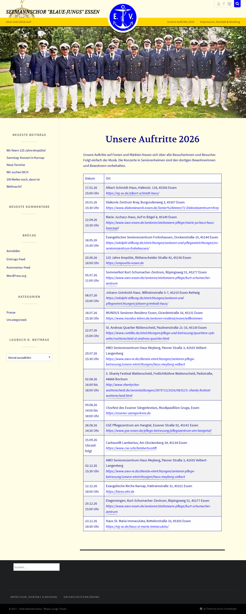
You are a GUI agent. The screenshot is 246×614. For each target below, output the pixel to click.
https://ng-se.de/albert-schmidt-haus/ (132, 193)
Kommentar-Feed (18, 267)
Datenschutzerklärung (82, 597)
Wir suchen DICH (17, 172)
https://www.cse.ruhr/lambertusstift (131, 448)
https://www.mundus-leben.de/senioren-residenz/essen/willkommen (154, 318)
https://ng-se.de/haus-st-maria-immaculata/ (137, 526)
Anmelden (13, 251)
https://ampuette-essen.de (125, 263)
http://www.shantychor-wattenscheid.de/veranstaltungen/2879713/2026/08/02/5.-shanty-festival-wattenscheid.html (158, 390)
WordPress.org (16, 276)
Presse (11, 312)
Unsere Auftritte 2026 (180, 22)
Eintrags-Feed (16, 259)
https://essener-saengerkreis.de (128, 413)
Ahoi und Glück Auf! (19, 22)
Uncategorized (16, 320)
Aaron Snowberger (227, 608)
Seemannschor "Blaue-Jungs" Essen (53, 12)
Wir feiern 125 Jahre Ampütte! (26, 150)
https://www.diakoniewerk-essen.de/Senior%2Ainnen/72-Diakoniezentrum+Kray (162, 207)
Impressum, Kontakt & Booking (220, 22)
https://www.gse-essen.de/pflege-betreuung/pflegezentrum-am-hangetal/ (159, 430)
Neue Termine (16, 165)
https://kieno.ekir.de (120, 491)
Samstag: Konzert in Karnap (25, 158)
